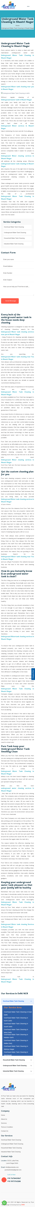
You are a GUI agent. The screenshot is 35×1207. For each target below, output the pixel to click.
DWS (23, 1205)
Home (17, 25)
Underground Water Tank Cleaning (15, 232)
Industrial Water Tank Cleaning (13, 244)
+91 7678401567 (14, 1178)
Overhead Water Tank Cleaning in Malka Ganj (16, 1042)
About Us (4, 1119)
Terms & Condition (7, 1127)
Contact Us (4, 1131)
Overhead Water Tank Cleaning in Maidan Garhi (16, 1036)
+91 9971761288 (14, 1181)
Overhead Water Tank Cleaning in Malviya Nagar (16, 1047)
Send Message (10, 301)
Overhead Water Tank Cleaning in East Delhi (18, 1013)
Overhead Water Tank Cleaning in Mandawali (16, 1053)
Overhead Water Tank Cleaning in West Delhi (16, 1031)
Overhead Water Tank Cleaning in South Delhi (16, 1025)
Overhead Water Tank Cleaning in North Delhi (16, 1019)
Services (4, 1123)
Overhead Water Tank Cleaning (14, 227)
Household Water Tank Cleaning (14, 238)
